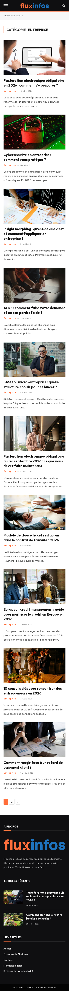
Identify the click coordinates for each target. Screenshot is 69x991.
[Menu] (6, 6)
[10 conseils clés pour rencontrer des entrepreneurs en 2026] (34, 665)
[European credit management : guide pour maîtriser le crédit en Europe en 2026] (34, 586)
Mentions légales (13, 965)
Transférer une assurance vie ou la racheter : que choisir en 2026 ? (45, 896)
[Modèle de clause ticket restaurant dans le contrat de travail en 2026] (34, 512)
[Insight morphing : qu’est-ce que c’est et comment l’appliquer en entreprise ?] (34, 206)
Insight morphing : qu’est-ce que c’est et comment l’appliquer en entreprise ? (34, 234)
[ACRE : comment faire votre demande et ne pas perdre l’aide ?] (34, 285)
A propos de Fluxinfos (16, 954)
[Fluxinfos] (34, 6)
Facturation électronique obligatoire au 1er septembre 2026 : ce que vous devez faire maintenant (34, 461)
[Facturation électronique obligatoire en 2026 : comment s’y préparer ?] (34, 57)
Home (7, 15)
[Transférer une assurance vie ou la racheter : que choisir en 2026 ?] (13, 897)
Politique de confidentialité (18, 971)
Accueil (7, 948)
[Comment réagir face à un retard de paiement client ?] (34, 739)
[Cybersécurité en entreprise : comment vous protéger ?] (34, 132)
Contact (8, 960)
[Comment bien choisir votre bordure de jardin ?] (13, 919)
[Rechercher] (63, 6)
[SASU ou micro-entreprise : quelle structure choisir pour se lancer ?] (34, 359)
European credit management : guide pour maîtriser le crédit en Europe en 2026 (34, 614)
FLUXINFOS (27, 987)
